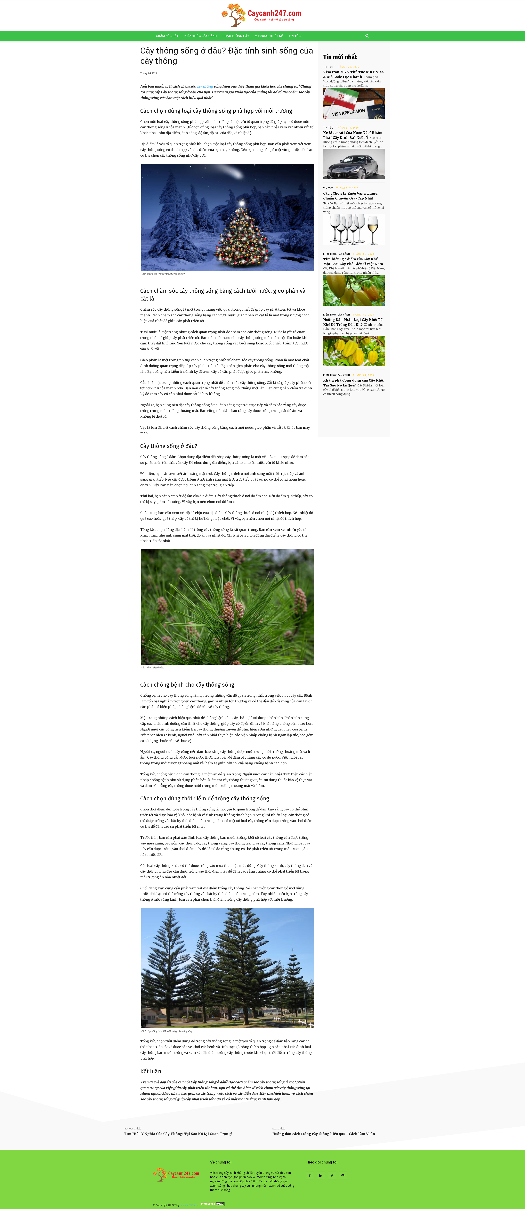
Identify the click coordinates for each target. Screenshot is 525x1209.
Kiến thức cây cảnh (200, 36)
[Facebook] (310, 1175)
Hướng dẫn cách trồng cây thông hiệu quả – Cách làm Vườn (323, 1134)
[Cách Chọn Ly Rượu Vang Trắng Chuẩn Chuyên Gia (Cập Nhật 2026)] (354, 229)
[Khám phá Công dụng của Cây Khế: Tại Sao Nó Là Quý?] (354, 411)
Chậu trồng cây (236, 36)
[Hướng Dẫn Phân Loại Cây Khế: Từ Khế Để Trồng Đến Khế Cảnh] (354, 351)
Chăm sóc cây (167, 36)
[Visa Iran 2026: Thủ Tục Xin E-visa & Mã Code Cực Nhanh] (354, 103)
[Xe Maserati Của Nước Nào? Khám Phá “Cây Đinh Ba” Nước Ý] (354, 164)
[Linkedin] (321, 1175)
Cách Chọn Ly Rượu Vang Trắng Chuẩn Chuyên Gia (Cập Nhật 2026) (350, 198)
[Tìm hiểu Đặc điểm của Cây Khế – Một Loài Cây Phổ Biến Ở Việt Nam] (354, 290)
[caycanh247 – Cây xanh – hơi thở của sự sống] (262, 15)
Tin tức (295, 36)
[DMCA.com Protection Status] (212, 1205)
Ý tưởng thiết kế (269, 36)
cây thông (204, 86)
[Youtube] (343, 1175)
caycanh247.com (189, 1205)
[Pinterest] (332, 1175)
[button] (367, 36)
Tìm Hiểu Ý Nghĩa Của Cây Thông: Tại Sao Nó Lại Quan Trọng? (178, 1134)
